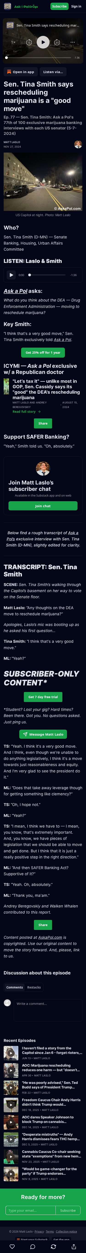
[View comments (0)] (33, 1246)
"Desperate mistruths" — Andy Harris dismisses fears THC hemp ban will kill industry (49, 1136)
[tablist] (23, 987)
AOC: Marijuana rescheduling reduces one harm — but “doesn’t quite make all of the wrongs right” (50, 1067)
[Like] (12, 1246)
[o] (11, 1053)
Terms (50, 1231)
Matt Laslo (12, 142)
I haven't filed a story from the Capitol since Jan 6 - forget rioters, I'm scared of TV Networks (51, 1050)
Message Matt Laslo (46, 734)
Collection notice (66, 1231)
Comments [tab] (14, 987)
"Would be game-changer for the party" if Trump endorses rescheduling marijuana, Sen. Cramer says (49, 1171)
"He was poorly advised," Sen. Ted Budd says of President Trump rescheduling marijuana (50, 1085)
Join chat (43, 506)
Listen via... (53, 71)
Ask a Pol (15, 291)
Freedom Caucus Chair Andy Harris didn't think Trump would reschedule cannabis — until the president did (51, 1102)
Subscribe (59, 6)
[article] (43, 1053)
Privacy (39, 1231)
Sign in (76, 6)
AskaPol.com (50, 937)
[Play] (11, 274)
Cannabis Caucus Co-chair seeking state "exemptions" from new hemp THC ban (51, 1154)
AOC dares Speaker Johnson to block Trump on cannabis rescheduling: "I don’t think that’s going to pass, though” (49, 1119)
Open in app (23, 71)
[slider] (38, 57)
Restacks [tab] (34, 987)
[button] (13, 42)
